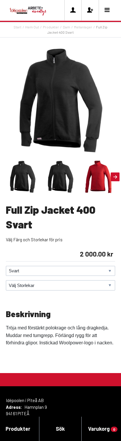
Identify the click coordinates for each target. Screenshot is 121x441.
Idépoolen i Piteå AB (25, 400)
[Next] (115, 176)
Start (17, 27)
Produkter (51, 27)
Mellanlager (83, 27)
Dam (66, 27)
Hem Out (32, 27)
